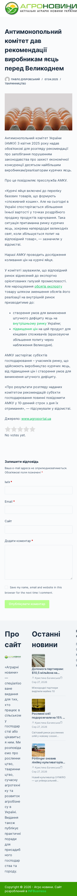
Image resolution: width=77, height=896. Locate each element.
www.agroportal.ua (36, 419)
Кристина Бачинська (47, 677)
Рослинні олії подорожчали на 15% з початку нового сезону (48, 717)
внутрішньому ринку (30, 323)
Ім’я (8, 482)
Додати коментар (19, 541)
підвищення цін (25, 329)
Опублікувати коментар (27, 604)
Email (10, 501)
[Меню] (70, 8)
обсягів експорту (48, 286)
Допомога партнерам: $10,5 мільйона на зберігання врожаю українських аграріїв (48, 674)
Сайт (8, 521)
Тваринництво (15, 83)
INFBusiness (37, 891)
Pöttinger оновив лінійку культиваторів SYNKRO (47, 762)
